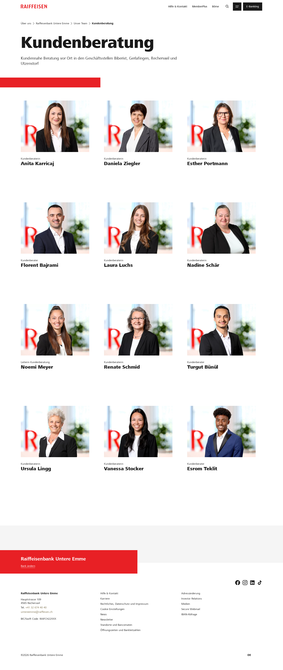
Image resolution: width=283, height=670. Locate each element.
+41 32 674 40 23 (201, 181)
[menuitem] (178, 6)
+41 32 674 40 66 (34, 486)
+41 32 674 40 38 (201, 486)
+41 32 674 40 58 (201, 282)
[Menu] (237, 6)
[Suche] (227, 6)
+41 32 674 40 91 (34, 181)
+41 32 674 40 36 (34, 384)
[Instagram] (245, 582)
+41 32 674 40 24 (118, 181)
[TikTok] (259, 582)
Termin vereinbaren (35, 190)
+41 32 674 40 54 (34, 282)
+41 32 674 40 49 (201, 384)
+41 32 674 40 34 (118, 282)
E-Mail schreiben (33, 171)
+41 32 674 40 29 (118, 486)
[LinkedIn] (252, 582)
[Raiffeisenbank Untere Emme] (33, 6)
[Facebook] (237, 582)
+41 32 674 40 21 (118, 384)
